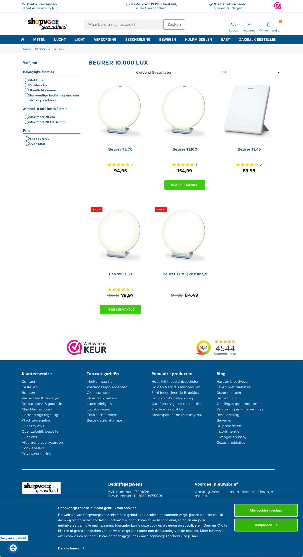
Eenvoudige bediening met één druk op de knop (54, 98)
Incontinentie (228, 431)
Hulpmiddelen (198, 39)
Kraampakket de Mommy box (177, 415)
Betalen (28, 392)
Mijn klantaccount (37, 409)
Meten (39, 39)
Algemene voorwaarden (42, 442)
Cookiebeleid (33, 448)
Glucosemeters (99, 392)
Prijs (26, 131)
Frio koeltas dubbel (168, 409)
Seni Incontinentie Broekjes (175, 392)
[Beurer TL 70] (120, 112)
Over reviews (33, 426)
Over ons (29, 437)
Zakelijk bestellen (258, 39)
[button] (269, 24)
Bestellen (30, 387)
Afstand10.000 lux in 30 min (45, 109)
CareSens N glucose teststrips (177, 404)
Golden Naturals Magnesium (176, 387)
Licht (80, 39)
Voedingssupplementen (107, 387)
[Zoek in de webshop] (234, 24)
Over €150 (37, 143)
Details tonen (68, 548)
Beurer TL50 (120, 274)
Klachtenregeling (36, 420)
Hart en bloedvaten (233, 381)
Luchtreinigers (99, 404)
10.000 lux (42, 49)
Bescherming (138, 39)
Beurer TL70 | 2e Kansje (185, 274)
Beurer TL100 (184, 149)
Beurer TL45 (249, 149)
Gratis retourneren (230, 4)
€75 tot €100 (39, 138)
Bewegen (167, 39)
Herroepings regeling (40, 415)
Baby (225, 39)
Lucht (60, 39)
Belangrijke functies (38, 72)
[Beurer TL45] (249, 112)
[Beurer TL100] (185, 112)
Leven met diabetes (233, 387)
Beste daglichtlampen (106, 420)
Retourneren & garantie (42, 404)
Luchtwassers (98, 409)
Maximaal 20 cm (42, 117)
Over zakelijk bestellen (41, 431)
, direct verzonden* (153, 6)
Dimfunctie (38, 85)
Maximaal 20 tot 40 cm (47, 122)
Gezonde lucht (229, 392)
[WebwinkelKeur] (277, 6)
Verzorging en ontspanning (239, 409)
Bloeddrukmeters (102, 398)
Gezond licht (227, 398)
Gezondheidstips (230, 442)
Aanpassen (263, 525)
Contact (28, 381)
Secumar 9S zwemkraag (172, 398)
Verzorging (105, 39)
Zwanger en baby (231, 437)
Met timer (37, 80)
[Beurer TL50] (120, 237)
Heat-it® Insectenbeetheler (175, 381)
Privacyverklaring (36, 453)
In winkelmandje (185, 183)
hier (195, 536)
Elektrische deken (102, 415)
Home (26, 49)
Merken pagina (100, 381)
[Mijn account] (249, 24)
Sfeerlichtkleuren (42, 90)
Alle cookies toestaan (266, 510)
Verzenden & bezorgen (41, 398)
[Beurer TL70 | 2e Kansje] (185, 237)
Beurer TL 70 (120, 149)
